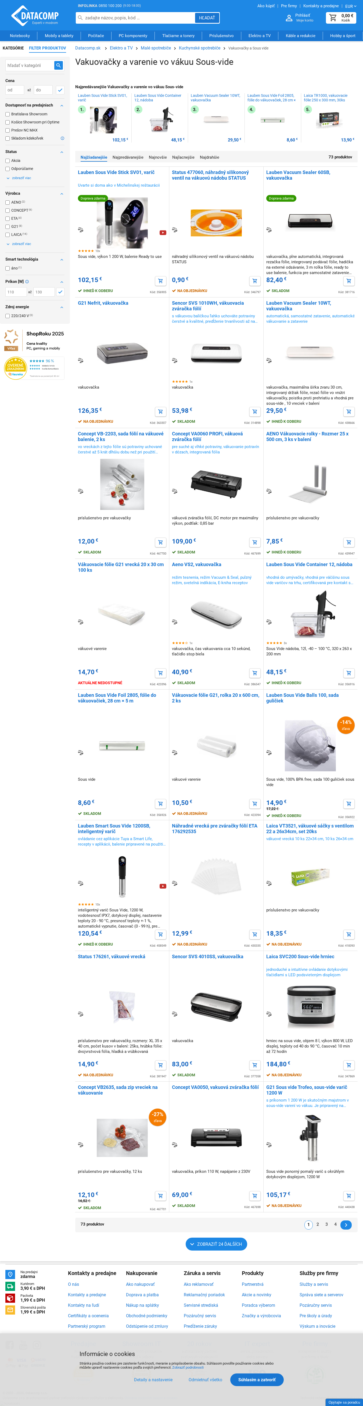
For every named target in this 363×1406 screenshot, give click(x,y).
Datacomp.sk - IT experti (35, 15)
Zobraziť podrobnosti (188, 1367)
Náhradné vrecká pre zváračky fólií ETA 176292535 (214, 828)
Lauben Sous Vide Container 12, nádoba (157, 97)
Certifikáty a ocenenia (88, 1315)
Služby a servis (314, 1284)
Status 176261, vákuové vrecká (111, 956)
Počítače (96, 35)
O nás (73, 1284)
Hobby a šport (342, 35)
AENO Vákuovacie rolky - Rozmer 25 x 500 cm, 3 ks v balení (307, 436)
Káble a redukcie (300, 35)
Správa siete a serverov (321, 1294)
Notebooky (20, 35)
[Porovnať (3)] (80, 752)
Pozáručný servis (200, 1315)
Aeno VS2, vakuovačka (196, 564)
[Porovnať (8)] (174, 229)
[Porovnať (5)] (269, 229)
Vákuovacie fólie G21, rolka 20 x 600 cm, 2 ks (215, 698)
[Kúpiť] (160, 281)
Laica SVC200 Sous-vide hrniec (300, 956)
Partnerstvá (253, 1284)
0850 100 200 (110, 5)
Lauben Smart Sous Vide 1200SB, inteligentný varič (114, 828)
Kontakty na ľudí (83, 1305)
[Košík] (333, 18)
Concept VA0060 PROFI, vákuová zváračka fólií (207, 436)
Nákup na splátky (142, 1305)
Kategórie (13, 48)
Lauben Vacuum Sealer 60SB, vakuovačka (298, 175)
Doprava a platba (142, 1294)
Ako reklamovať (199, 1284)
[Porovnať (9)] (80, 229)
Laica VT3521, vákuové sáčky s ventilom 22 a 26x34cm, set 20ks (310, 828)
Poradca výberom (258, 1305)
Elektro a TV (260, 35)
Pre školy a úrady (316, 1315)
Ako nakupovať (140, 1284)
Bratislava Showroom (29, 114)
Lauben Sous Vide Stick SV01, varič (102, 97)
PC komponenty (133, 35)
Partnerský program (86, 1326)
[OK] (60, 90)
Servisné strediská (201, 1305)
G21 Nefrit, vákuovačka (103, 303)
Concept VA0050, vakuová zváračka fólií (215, 1087)
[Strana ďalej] (346, 1225)
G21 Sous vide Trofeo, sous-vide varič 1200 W (306, 1090)
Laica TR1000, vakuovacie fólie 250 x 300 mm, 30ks (325, 97)
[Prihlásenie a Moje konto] (289, 18)
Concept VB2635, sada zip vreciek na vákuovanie (118, 1090)
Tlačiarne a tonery (178, 35)
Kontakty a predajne (87, 1294)
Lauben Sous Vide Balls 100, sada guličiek (302, 698)
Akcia (15, 160)
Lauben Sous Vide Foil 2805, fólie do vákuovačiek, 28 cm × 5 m (271, 100)
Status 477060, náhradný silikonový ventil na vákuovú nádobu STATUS (210, 175)
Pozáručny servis (316, 1305)
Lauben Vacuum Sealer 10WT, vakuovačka (215, 97)
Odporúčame (22, 168)
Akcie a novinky (256, 1294)
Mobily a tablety (59, 35)
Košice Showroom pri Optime (35, 122)
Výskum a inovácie (317, 1326)
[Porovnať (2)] (80, 883)
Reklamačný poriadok (204, 1294)
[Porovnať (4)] (269, 360)
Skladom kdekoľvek (27, 138)
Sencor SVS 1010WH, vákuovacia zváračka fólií (208, 305)
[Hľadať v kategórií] (58, 65)
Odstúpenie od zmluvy (147, 1326)
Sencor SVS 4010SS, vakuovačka (207, 956)
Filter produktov (47, 48)
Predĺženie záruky (200, 1326)
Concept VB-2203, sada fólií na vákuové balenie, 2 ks (121, 436)
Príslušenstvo (221, 35)
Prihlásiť (302, 15)
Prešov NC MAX (24, 130)
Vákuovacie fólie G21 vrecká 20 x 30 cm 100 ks (121, 567)
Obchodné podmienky (146, 1315)
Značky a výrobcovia (261, 1315)
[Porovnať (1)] (80, 1144)
